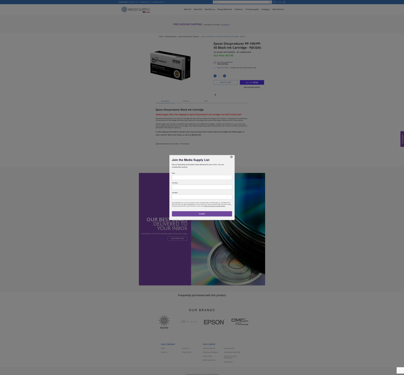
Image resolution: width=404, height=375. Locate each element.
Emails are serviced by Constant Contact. (214, 206)
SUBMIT (202, 213)
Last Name (175, 192)
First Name (175, 183)
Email (173, 173)
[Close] (232, 157)
